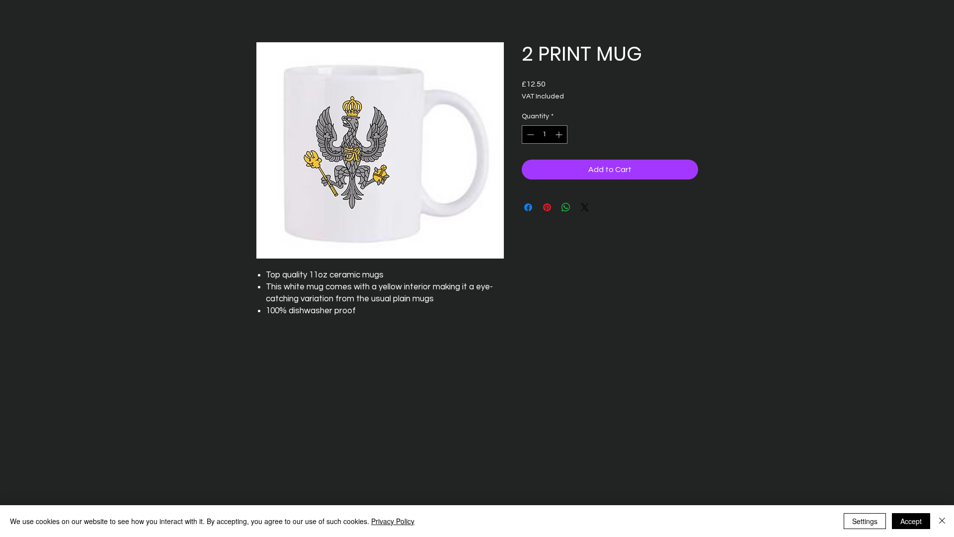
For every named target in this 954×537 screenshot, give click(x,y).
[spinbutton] (545, 134)
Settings (864, 521)
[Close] (942, 521)
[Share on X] (585, 207)
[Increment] (560, 134)
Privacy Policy (392, 521)
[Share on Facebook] (528, 207)
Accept (911, 521)
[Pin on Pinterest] (547, 207)
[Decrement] (529, 134)
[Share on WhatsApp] (566, 207)
